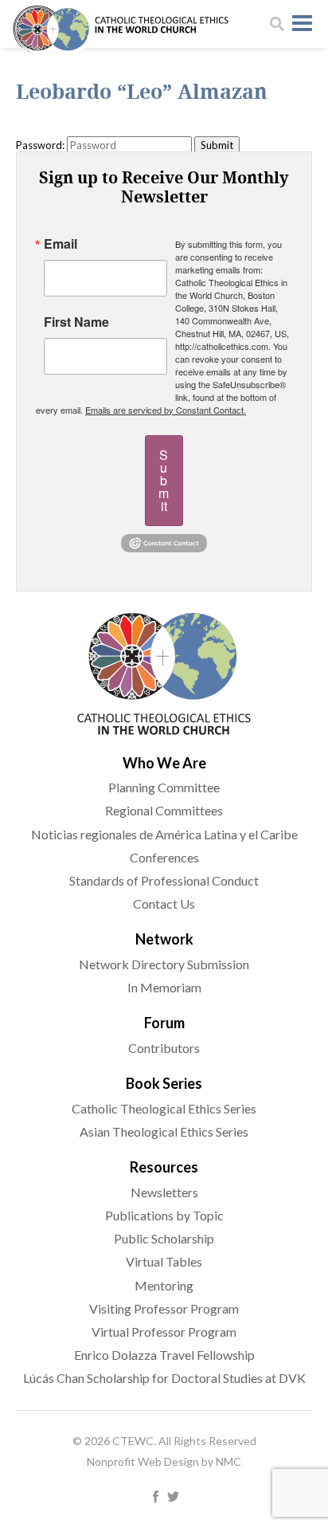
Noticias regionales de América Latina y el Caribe (164, 834)
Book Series (164, 1083)
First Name (76, 322)
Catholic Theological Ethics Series (164, 1108)
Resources (164, 1167)
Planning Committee (164, 787)
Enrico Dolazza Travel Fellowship (164, 1354)
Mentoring (164, 1285)
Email (60, 244)
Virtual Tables (164, 1261)
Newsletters (164, 1192)
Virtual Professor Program (164, 1331)
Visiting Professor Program (164, 1308)
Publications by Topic (164, 1215)
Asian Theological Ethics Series (164, 1131)
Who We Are (164, 763)
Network (164, 939)
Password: (40, 145)
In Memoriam (164, 987)
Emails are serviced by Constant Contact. (165, 409)
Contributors (164, 1047)
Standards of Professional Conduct (164, 880)
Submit (163, 480)
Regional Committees (164, 810)
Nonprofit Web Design (143, 1461)
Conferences (164, 857)
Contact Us (164, 903)
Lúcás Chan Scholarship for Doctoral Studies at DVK (164, 1377)
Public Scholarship (164, 1238)
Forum (164, 1022)
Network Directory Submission (164, 964)
